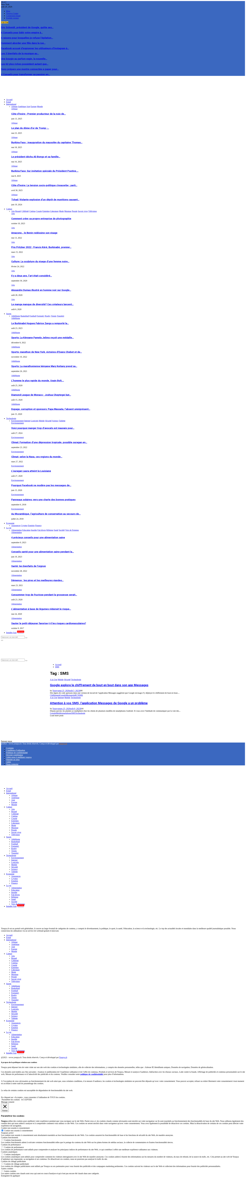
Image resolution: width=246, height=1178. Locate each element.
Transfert (14, 853)
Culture (9, 209)
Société (14, 902)
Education (15, 890)
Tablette (14, 872)
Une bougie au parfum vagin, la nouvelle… (24, 58)
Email (8, 102)
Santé (13, 899)
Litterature (15, 823)
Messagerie (70, 695)
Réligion (14, 897)
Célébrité (15, 814)
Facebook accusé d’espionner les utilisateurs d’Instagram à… (35, 48)
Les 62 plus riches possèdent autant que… (24, 64)
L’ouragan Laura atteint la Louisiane (31, 471)
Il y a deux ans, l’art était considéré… (31, 275)
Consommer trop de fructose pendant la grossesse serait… (44, 594)
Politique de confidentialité (17, 753)
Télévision (15, 835)
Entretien (15, 821)
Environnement (17, 423)
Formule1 (15, 846)
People (14, 830)
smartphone (66, 713)
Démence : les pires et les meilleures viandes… (37, 580)
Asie (13, 800)
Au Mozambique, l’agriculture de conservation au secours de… (46, 513)
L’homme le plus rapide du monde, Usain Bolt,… (37, 380)
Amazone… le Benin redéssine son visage (34, 232)
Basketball (15, 841)
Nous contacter (12, 764)
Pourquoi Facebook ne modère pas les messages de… (41, 485)
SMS (81, 695)
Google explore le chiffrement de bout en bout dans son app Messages (99, 685)
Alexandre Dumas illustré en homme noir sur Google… (41, 290)
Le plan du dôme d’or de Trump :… (30, 128)
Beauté (14, 811)
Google (63, 695)
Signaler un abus (13, 759)
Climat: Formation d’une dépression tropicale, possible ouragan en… (49, 442)
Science (14, 869)
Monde (14, 805)
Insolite (14, 892)
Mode (13, 825)
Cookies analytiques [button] (9, 1152)
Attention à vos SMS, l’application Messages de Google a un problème (99, 703)
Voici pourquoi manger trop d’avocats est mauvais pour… (42, 428)
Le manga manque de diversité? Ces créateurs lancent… (42, 304)
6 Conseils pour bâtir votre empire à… (22, 32)
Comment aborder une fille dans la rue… (23, 43)
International (11, 104)
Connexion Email (13, 16)
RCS (77, 695)
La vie (8, 528)
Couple (14, 818)
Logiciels (15, 862)
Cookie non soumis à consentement (18, 1130)
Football (14, 844)
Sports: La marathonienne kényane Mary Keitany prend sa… (44, 366)
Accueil (9, 99)
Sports (8, 314)
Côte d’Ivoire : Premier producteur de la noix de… (38, 113)
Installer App (15, 632)
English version (12, 18)
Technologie (11, 418)
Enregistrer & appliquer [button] (10, 1176)
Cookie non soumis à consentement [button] (15, 1128)
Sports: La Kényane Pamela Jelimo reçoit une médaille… (42, 337)
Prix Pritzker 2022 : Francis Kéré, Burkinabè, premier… (41, 247)
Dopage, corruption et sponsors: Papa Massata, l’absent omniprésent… (50, 409)
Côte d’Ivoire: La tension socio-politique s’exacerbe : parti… (44, 185)
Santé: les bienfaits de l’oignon (28, 566)
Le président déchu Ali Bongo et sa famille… (35, 156)
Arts (13, 213)
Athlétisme (15, 318)
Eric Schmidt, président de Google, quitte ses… (27, 27)
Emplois (14, 881)
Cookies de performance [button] (11, 1145)
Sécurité (67, 679)
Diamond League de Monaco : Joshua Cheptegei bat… (41, 394)
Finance (14, 883)
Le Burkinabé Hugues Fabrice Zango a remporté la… (40, 323)
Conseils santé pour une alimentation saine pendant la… (42, 551)
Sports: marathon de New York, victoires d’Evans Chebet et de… (46, 352)
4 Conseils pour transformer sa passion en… (25, 74)
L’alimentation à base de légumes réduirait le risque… (41, 609)
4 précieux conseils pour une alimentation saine (38, 537)
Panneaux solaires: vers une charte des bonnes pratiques (43, 499)
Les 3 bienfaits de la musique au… (20, 53)
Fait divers (15, 895)
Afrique (14, 109)
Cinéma (14, 816)
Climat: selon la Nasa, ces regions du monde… (36, 456)
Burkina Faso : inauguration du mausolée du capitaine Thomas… (46, 142)
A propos (10, 748)
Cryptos (14, 878)
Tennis (14, 851)
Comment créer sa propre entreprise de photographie (41, 218)
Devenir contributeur (14, 755)
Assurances (15, 876)
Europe (14, 802)
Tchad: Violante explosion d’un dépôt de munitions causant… (45, 199)
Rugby (14, 848)
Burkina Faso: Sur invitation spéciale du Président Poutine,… (44, 171)
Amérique (15, 798)
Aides (8, 762)
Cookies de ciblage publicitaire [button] (13, 1161)
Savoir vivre (16, 832)
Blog (8, 11)
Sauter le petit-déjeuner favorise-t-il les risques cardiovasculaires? (48, 623)
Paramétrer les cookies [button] (11, 1100)
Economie (10, 523)
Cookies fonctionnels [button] (9, 1137)
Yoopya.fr (63, 744)
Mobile (61, 679)
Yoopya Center (12, 13)
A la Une (53, 679)
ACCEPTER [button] (26, 1100)
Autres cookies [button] (7, 1168)
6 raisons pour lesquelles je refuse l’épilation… (27, 37)
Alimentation (16, 532)
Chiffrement (55, 695)
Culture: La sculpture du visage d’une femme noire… (40, 261)
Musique (14, 828)
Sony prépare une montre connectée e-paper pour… (30, 69)
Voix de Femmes (18, 904)
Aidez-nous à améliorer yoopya (19, 757)
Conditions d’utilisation (15, 750)
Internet (61, 697)
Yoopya (55, 691)
